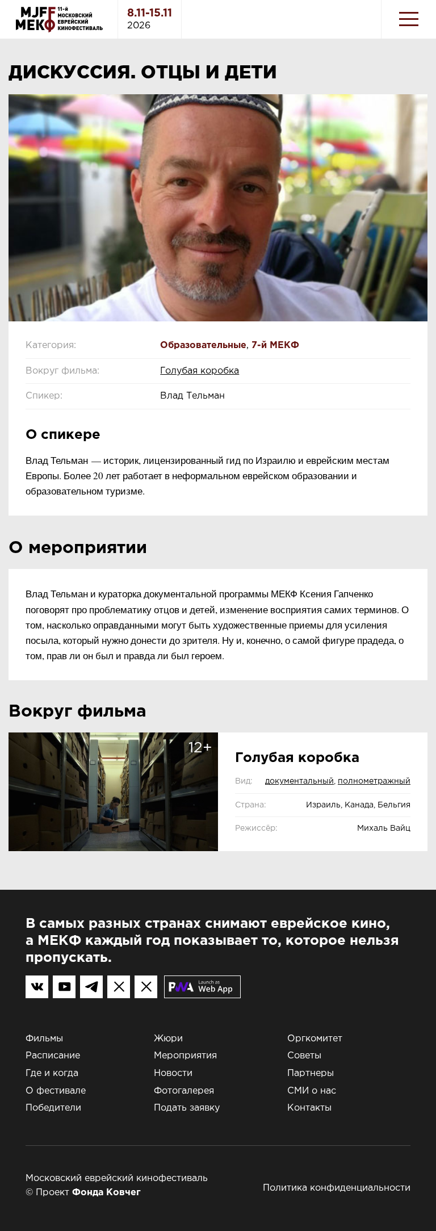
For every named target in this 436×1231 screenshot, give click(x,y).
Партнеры (310, 1073)
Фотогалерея (184, 1091)
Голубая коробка (199, 371)
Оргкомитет (314, 1039)
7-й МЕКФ (275, 345)
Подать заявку (187, 1108)
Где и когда (52, 1073)
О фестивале (56, 1091)
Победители (53, 1108)
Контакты (309, 1108)
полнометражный (374, 781)
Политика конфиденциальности (336, 1188)
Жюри (168, 1039)
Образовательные (203, 345)
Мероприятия (185, 1056)
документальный (299, 781)
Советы (304, 1056)
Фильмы (44, 1039)
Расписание (53, 1056)
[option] (218, 207)
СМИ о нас (311, 1091)
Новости (173, 1073)
